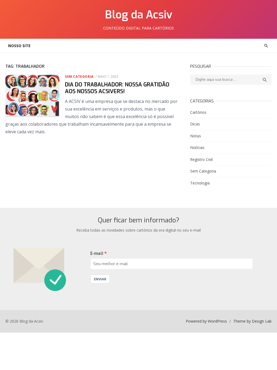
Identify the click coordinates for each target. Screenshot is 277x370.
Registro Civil (201, 159)
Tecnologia (200, 183)
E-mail (96, 253)
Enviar (100, 279)
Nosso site (19, 45)
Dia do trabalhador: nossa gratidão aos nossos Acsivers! (117, 88)
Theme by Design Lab (252, 321)
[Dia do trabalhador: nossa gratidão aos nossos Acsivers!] (32, 95)
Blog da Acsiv (138, 15)
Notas (195, 135)
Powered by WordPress (206, 321)
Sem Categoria (79, 76)
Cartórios (198, 112)
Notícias (197, 147)
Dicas (195, 123)
